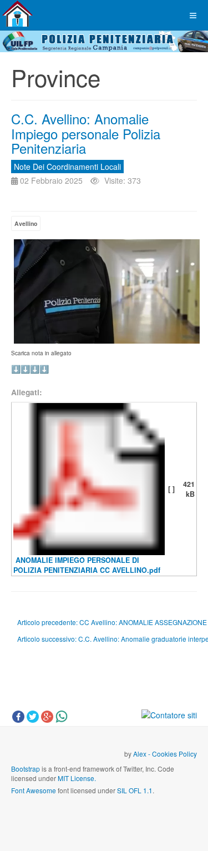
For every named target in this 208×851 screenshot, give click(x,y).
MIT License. (77, 778)
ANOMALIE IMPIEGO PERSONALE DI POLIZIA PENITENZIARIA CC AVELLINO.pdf (86, 565)
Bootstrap (25, 768)
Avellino (25, 223)
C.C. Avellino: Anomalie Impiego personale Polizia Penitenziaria (85, 133)
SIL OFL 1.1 (135, 790)
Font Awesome (33, 790)
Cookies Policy (174, 753)
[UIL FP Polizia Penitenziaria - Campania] (17, 14)
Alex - (142, 753)
